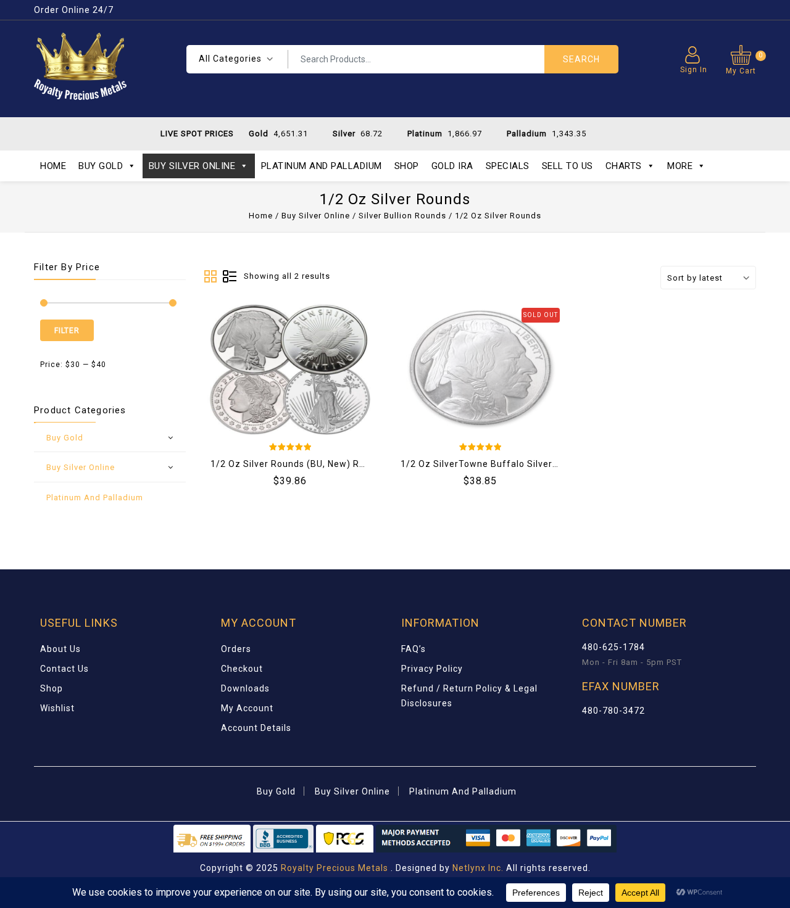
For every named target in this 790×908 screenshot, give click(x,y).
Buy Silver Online (192, 165)
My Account (247, 708)
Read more (434, 360)
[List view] (229, 277)
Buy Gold (100, 165)
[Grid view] (211, 277)
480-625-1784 (613, 647)
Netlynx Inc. (479, 868)
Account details (256, 728)
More (679, 165)
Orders (236, 649)
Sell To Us (567, 165)
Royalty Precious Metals (334, 868)
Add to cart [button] (244, 360)
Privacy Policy (432, 669)
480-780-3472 (613, 711)
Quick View (336, 360)
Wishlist (57, 708)
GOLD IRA (452, 165)
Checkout (242, 669)
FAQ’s (413, 649)
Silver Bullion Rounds (402, 215)
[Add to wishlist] (274, 360)
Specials (508, 165)
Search (581, 59)
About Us (60, 649)
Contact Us (64, 669)
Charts (623, 165)
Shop (406, 165)
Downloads (245, 688)
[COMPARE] (305, 360)
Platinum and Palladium (321, 165)
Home (53, 165)
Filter (67, 330)
